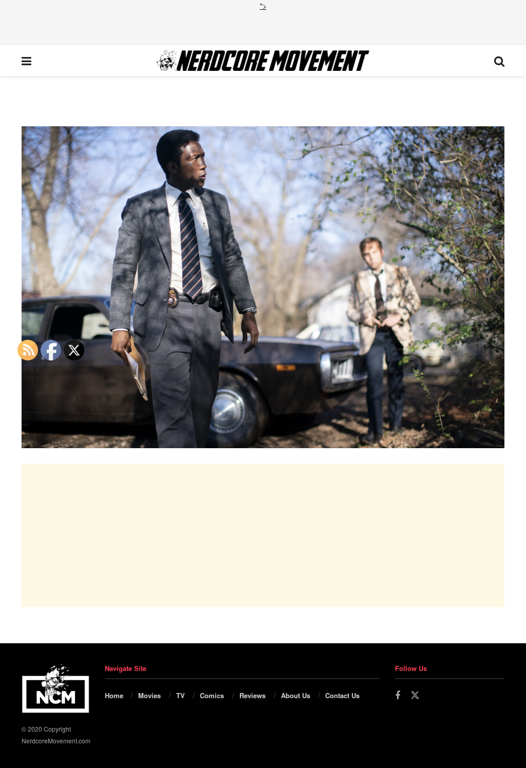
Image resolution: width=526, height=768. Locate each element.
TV (180, 695)
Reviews (252, 695)
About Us (295, 695)
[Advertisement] (263, 26)
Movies (149, 695)
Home (114, 695)
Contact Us (342, 695)
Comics (212, 695)
